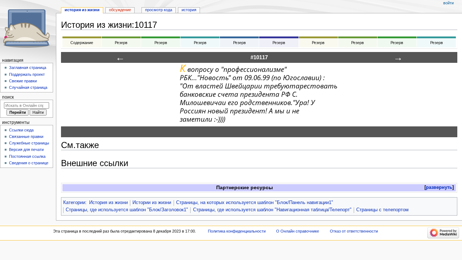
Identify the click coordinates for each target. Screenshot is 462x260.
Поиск (8, 97)
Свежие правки (23, 81)
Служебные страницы (29, 143)
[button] (439, 187)
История (189, 10)
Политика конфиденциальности (237, 231)
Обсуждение (120, 10)
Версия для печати (26, 149)
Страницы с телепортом (382, 209)
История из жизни (108, 202)
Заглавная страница (27, 67)
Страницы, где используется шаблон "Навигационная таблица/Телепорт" (272, 209)
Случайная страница (28, 87)
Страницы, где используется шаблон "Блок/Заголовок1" (127, 209)
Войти (448, 3)
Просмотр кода (158, 10)
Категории (74, 202)
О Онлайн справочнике (297, 231)
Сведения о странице (28, 163)
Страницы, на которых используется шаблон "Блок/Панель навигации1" (254, 202)
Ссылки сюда (21, 130)
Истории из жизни (151, 202)
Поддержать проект (27, 74)
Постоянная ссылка (27, 156)
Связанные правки (26, 136)
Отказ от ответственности (354, 231)
